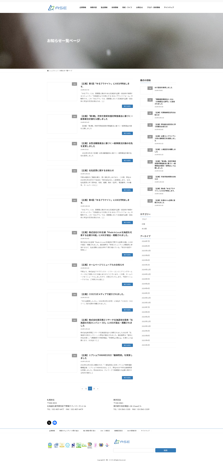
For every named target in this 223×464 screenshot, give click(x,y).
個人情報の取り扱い (89, 431)
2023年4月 (146, 312)
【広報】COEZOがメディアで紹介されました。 (102, 294)
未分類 (144, 229)
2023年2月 (146, 317)
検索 (165, 450)
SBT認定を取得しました (163, 87)
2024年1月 (146, 293)
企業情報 (52, 431)
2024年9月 (146, 279)
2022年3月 (146, 331)
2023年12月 (146, 298)
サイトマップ (145, 431)
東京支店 (117, 400)
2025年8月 (146, 255)
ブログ (144, 219)
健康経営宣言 (118, 431)
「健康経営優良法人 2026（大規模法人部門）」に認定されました (165, 101)
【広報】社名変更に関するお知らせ (97, 170)
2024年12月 (146, 269)
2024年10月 (146, 274)
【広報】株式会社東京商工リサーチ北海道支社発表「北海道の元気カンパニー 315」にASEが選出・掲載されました (106, 323)
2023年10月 (146, 302)
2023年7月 (146, 307)
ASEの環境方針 (132, 431)
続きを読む (127, 106)
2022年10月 (146, 326)
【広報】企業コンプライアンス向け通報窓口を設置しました (165, 138)
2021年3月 (146, 345)
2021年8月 (146, 336)
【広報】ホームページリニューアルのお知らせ (102, 264)
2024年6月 (146, 284)
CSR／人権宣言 (105, 431)
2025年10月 (146, 251)
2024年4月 (146, 288)
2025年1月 (146, 265)
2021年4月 (146, 340)
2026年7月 (146, 241)
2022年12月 (146, 321)
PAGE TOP (216, 448)
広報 (143, 224)
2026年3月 (146, 246)
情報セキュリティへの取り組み (69, 431)
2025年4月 (146, 260)
